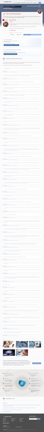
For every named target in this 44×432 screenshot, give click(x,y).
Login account (13, 420)
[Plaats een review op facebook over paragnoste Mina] (3, 388)
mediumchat (15, 365)
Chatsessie (28, 2)
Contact (12, 421)
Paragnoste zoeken (13, 418)
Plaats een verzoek (5, 348)
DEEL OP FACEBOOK (8, 388)
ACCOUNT (40, 3)
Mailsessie (12, 419)
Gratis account (5, 420)
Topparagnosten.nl (5, 429)
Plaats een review (18, 356)
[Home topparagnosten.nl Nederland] (7, 1)
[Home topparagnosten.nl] (7, 416)
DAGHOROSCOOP (18, 2)
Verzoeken (20, 419)
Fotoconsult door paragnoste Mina (33, 348)
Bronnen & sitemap (6, 423)
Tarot (31, 2)
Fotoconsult (35, 2)
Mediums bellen (21, 418)
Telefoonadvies (23, 2)
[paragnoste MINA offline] (5, 24)
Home (4, 6)
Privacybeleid (21, 421)
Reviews (4, 356)
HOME (14, 2)
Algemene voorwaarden (6, 422)
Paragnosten (4, 418)
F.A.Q (3, 421)
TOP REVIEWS (7, 6)
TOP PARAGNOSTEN (12, 6)
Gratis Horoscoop (18, 348)
